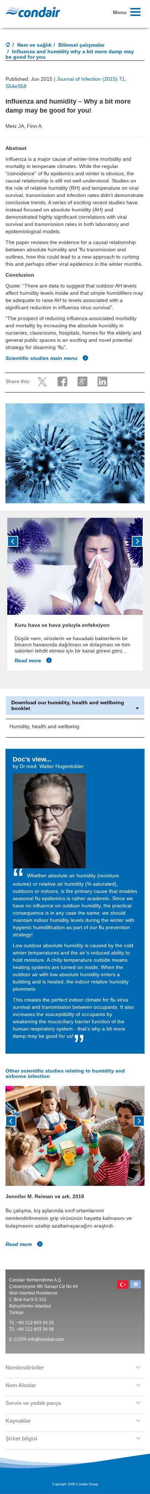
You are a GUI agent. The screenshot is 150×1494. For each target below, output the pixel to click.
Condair (32, 12)
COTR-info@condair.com (39, 1339)
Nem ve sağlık (34, 45)
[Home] (8, 45)
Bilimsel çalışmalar (81, 45)
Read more (29, 660)
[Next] (137, 541)
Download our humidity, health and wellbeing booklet (67, 705)
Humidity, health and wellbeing (44, 726)
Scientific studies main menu (42, 358)
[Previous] (12, 541)
